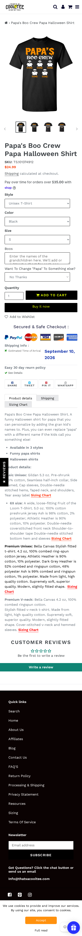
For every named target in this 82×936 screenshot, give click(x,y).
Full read (41, 930)
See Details (15, 372)
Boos (9, 249)
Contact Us (17, 757)
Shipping (12, 174)
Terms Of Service (22, 822)
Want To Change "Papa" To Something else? (40, 269)
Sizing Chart (18, 404)
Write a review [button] (41, 667)
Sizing (13, 813)
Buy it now (41, 306)
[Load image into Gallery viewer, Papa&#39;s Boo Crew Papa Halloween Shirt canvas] (48, 127)
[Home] (6, 23)
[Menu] (77, 7)
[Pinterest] (20, 894)
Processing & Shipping (26, 785)
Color (9, 213)
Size (8, 231)
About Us (16, 730)
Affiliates (15, 739)
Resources (16, 804)
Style (9, 195)
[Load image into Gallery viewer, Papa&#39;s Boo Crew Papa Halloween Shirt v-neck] (62, 127)
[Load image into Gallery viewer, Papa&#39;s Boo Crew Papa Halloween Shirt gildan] (21, 127)
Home (13, 720)
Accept (41, 920)
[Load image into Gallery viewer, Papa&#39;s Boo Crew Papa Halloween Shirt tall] (34, 127)
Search (14, 711)
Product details (20, 398)
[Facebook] (10, 894)
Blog (12, 748)
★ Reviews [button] (4, 472)
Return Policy (19, 776)
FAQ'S (13, 767)
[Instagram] (30, 894)
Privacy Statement (23, 794)
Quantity (12, 288)
